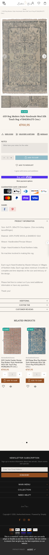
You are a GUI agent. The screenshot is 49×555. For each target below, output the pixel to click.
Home (24, 9)
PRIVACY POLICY (19, 549)
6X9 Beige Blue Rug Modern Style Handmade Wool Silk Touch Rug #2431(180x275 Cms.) (36, 363)
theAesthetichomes (24, 3)
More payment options (24, 181)
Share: (4, 205)
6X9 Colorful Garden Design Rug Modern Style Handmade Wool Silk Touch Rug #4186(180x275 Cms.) (12, 363)
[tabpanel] (36, 360)
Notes (4, 142)
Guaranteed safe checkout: (14, 187)
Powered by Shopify (39, 514)
